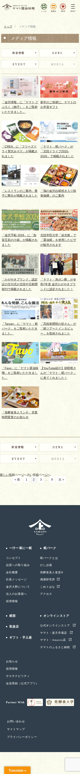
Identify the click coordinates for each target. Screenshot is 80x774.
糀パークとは (49, 558)
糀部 (12, 615)
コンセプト (13, 558)
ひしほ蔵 (46, 565)
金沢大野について (18, 586)
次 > (61, 479)
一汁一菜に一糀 (20, 548)
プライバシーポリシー (22, 737)
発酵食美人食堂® (51, 572)
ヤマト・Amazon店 (53, 639)
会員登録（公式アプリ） (22, 683)
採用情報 (12, 601)
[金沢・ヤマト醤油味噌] (18, 7)
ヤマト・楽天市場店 (54, 632)
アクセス (46, 593)
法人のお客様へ (16, 593)
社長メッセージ (16, 579)
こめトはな (47, 586)
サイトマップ (16, 729)
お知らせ (12, 661)
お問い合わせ (16, 721)
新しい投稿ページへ (13, 474)
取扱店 (14, 626)
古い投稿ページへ (39, 474)
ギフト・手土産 (20, 637)
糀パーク (50, 548)
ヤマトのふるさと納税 (55, 647)
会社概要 (12, 572)
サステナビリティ (18, 676)
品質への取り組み (18, 565)
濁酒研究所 (47, 579)
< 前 (17, 479)
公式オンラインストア (55, 625)
